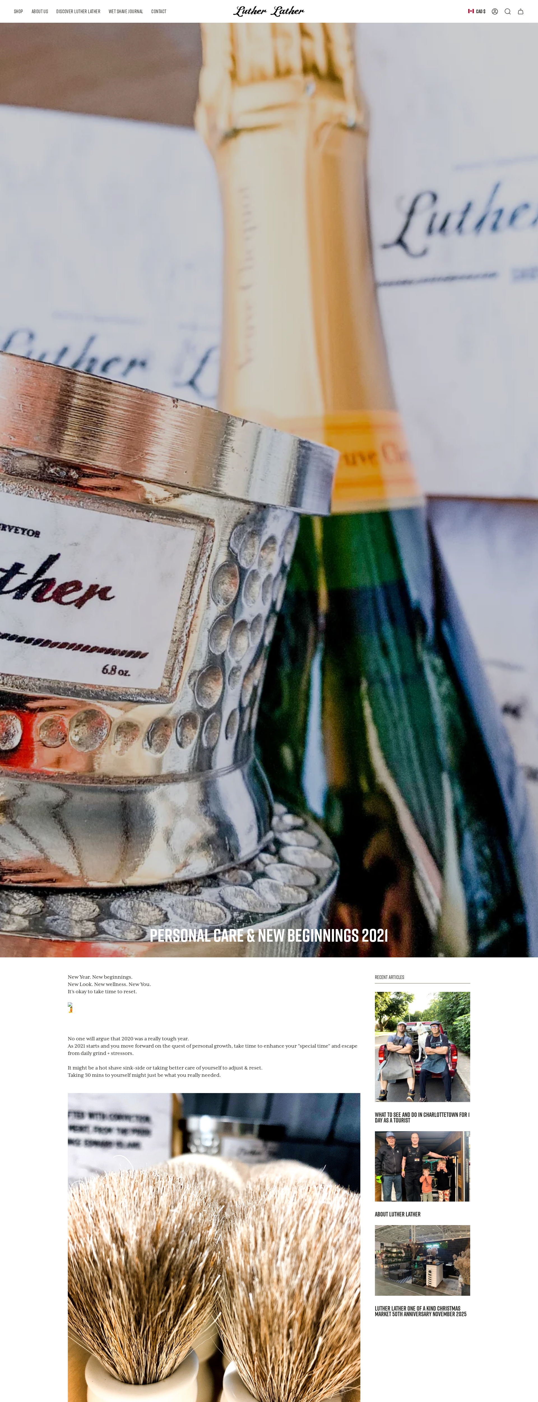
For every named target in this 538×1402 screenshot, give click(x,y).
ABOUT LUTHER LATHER (398, 1214)
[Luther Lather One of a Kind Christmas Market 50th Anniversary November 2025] (422, 1260)
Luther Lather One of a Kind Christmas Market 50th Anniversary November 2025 (421, 1311)
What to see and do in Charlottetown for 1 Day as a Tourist (422, 1117)
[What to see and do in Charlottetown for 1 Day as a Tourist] (422, 1047)
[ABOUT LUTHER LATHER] (422, 1166)
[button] (18, 11)
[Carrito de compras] (520, 11)
